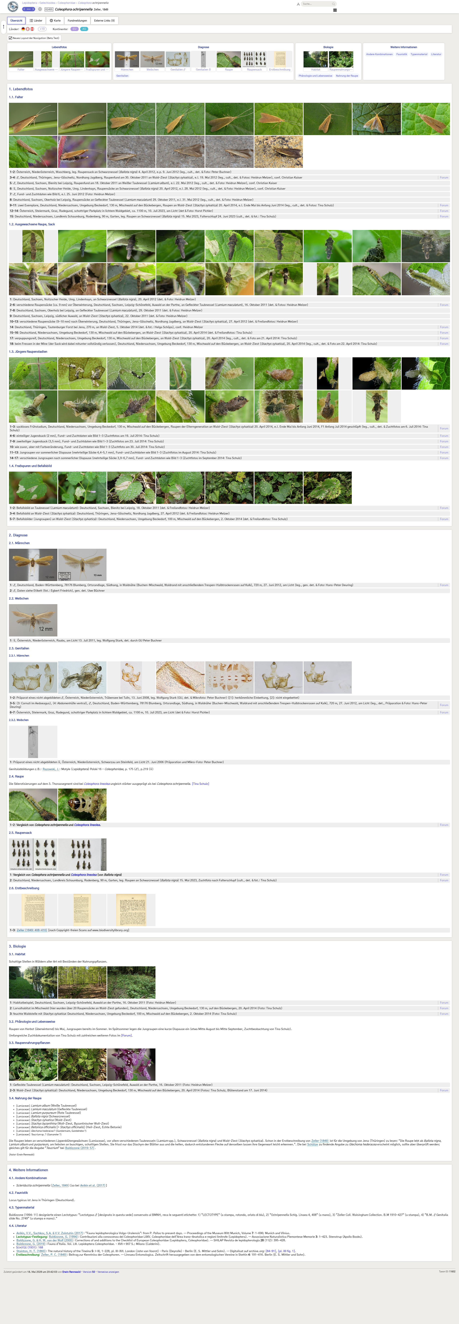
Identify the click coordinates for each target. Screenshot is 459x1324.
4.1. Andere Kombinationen (28, 1178)
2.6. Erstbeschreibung (24, 888)
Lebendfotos (59, 47)
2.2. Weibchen (19, 598)
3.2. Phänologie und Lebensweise (32, 1021)
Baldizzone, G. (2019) (30, 1244)
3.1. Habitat (17, 954)
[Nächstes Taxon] (33, 9)
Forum (444, 177)
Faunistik (401, 54)
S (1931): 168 (29, 1247)
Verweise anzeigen (108, 1272)
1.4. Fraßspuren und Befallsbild (30, 465)
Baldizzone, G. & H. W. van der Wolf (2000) (44, 1240)
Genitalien (122, 76)
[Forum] (126, 1035)
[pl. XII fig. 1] (286, 1251)
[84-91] (271, 1251)
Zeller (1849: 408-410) (32, 930)
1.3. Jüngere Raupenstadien (28, 351)
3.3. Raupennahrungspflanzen (29, 1042)
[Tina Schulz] (200, 783)
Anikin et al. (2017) (92, 1185)
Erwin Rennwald (71, 1272)
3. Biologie (17, 946)
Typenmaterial (419, 54)
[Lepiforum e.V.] (13, 7)
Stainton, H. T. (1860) (31, 1251)
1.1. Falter (16, 97)
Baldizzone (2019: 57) (79, 1148)
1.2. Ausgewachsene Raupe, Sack (32, 224)
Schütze (312, 1144)
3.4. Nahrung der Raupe (25, 1098)
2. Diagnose (18, 535)
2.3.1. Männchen (19, 656)
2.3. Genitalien (19, 648)
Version (89, 1272)
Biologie (328, 47)
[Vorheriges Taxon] (24, 9)
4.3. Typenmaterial (21, 1207)
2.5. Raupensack (20, 832)
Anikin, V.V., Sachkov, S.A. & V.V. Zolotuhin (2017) (49, 1233)
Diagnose (203, 47)
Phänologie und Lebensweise (315, 76)
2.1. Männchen (19, 543)
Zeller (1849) (320, 1140)
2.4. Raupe (16, 776)
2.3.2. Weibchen (19, 720)
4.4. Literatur (18, 1225)
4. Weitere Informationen (28, 1170)
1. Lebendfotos (21, 89)
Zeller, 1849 (60, 1185)
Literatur (436, 54)
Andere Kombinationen (379, 54)
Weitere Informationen (404, 47)
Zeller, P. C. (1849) (54, 1254)
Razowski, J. (51, 769)
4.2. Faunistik (18, 1192)
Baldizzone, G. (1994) (63, 1236)
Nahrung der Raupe (347, 76)
